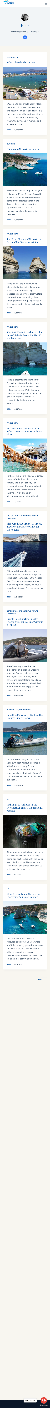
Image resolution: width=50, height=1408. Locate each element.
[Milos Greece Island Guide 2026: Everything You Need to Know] (25, 917)
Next (40, 980)
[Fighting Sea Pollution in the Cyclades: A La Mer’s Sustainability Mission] (25, 831)
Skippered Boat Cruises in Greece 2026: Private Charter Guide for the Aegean (24, 526)
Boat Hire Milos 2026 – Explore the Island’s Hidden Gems (25, 716)
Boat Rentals (16, 516)
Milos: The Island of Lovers (21, 62)
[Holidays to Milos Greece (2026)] (25, 169)
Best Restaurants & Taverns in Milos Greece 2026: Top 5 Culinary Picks (24, 431)
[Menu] (46, 3)
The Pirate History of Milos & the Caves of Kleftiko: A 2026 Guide (24, 241)
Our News (11, 57)
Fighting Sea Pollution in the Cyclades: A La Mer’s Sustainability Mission (25, 807)
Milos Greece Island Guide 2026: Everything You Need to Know (23, 895)
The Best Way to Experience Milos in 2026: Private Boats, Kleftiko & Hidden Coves (24, 335)
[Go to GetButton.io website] (44, 1405)
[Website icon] (25, 37)
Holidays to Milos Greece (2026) (23, 149)
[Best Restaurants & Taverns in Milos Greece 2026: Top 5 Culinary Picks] (25, 455)
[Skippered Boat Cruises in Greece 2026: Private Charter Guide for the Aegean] (25, 550)
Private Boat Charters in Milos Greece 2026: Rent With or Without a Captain (25, 622)
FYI (17, 57)
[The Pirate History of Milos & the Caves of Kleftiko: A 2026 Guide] (25, 262)
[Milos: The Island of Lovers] (25, 83)
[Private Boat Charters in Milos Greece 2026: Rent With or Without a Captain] (25, 645)
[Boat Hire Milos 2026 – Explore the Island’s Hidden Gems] (25, 738)
